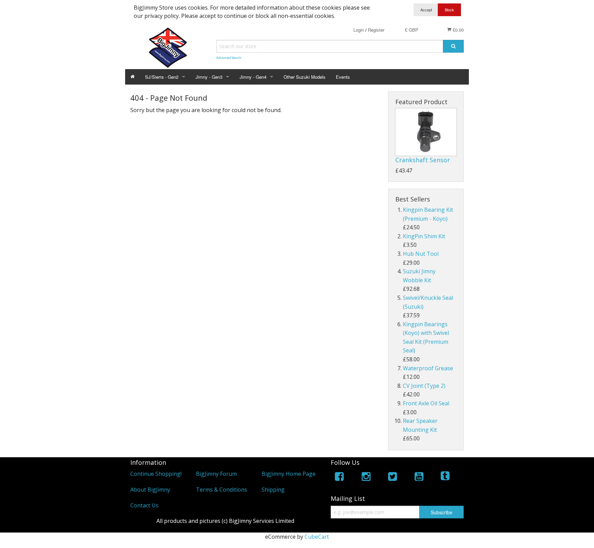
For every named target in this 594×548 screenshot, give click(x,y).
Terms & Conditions (221, 489)
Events (343, 77)
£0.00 (457, 29)
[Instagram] (366, 478)
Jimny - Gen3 (209, 77)
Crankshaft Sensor (422, 160)
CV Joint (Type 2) (424, 386)
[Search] (453, 46)
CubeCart (317, 536)
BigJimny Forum (216, 474)
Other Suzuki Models (305, 77)
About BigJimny (150, 489)
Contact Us (144, 505)
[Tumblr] (446, 478)
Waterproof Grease (428, 368)
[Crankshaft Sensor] (425, 132)
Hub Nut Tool (421, 253)
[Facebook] (339, 478)
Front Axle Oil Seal (426, 403)
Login (358, 29)
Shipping (273, 489)
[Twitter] (392, 478)
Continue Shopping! (156, 474)
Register (376, 29)
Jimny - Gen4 (253, 77)
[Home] (132, 77)
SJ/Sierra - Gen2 (161, 77)
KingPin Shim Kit (424, 236)
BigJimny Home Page (289, 474)
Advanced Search (228, 57)
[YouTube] (419, 478)
